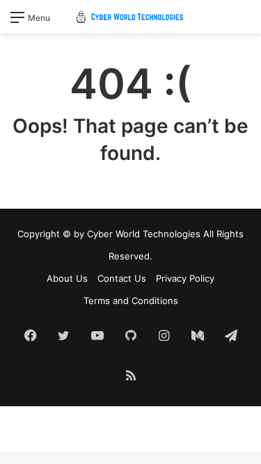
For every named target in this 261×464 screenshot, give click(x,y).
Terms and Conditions (131, 300)
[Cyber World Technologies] (131, 17)
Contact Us (121, 278)
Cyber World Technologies (143, 233)
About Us (67, 278)
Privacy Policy (185, 278)
